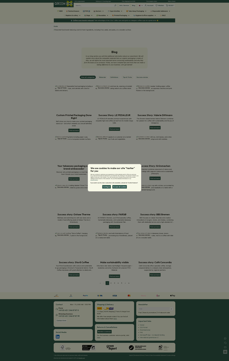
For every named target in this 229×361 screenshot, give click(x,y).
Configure (106, 187)
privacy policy (94, 180)
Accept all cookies (119, 187)
